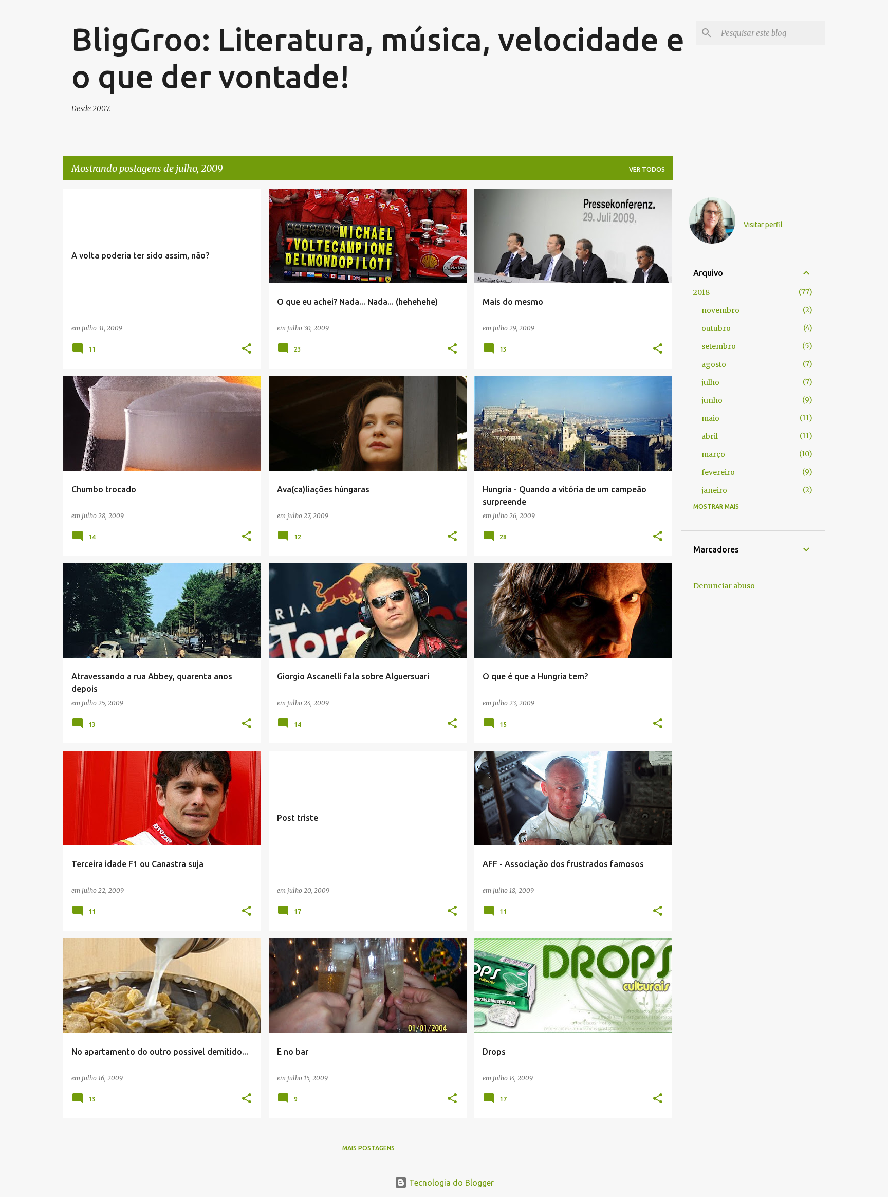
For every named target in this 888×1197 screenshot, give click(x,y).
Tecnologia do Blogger (450, 1182)
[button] (246, 349)
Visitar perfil (763, 224)
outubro (716, 328)
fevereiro (718, 472)
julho (710, 382)
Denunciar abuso (724, 586)
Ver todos (647, 169)
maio (710, 418)
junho (712, 400)
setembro (718, 346)
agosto (713, 364)
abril (709, 436)
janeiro (714, 490)
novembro (720, 310)
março (713, 454)
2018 (701, 292)
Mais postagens (368, 1148)
